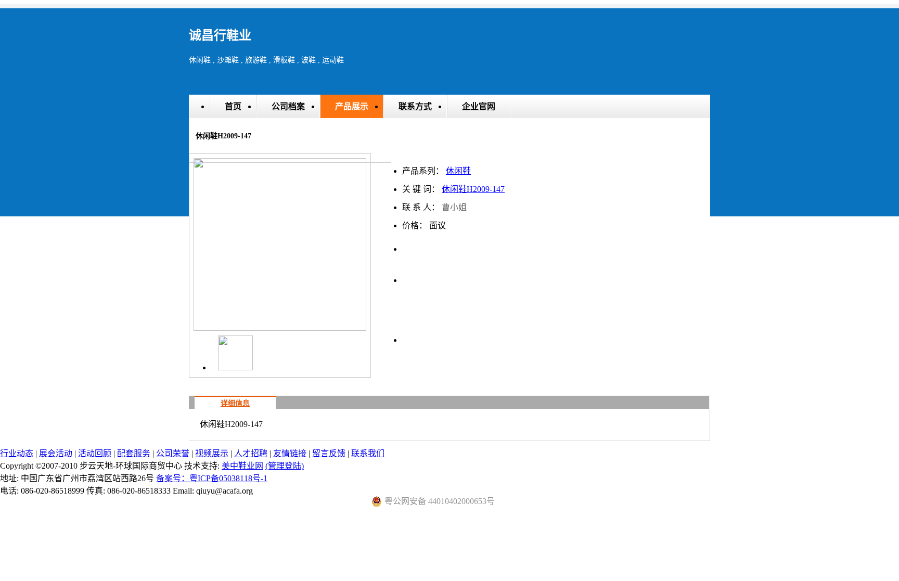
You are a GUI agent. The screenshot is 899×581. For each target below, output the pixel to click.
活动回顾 (94, 453)
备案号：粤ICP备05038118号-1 (211, 478)
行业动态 (16, 453)
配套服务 (133, 453)
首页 (233, 106)
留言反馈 (328, 453)
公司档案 (288, 106)
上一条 (415, 275)
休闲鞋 (458, 170)
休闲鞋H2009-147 (473, 189)
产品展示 (351, 106)
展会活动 (55, 453)
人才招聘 (250, 453)
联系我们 (367, 453)
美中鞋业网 (242, 465)
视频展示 (211, 453)
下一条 (519, 275)
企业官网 (478, 106)
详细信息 (235, 403)
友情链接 (289, 453)
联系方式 (415, 106)
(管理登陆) (284, 465)
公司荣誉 (172, 453)
